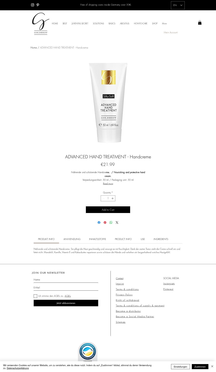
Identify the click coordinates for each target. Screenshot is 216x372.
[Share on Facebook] (99, 222)
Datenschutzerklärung (18, 368)
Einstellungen (180, 366)
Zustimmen (200, 366)
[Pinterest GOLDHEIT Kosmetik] (38, 5)
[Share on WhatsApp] (111, 222)
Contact (119, 278)
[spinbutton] (108, 198)
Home (34, 47)
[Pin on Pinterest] (105, 222)
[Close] (212, 366)
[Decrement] (103, 198)
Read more (108, 183)
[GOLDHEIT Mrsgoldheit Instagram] (33, 5)
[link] (200, 22)
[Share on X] (117, 222)
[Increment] (113, 198)
